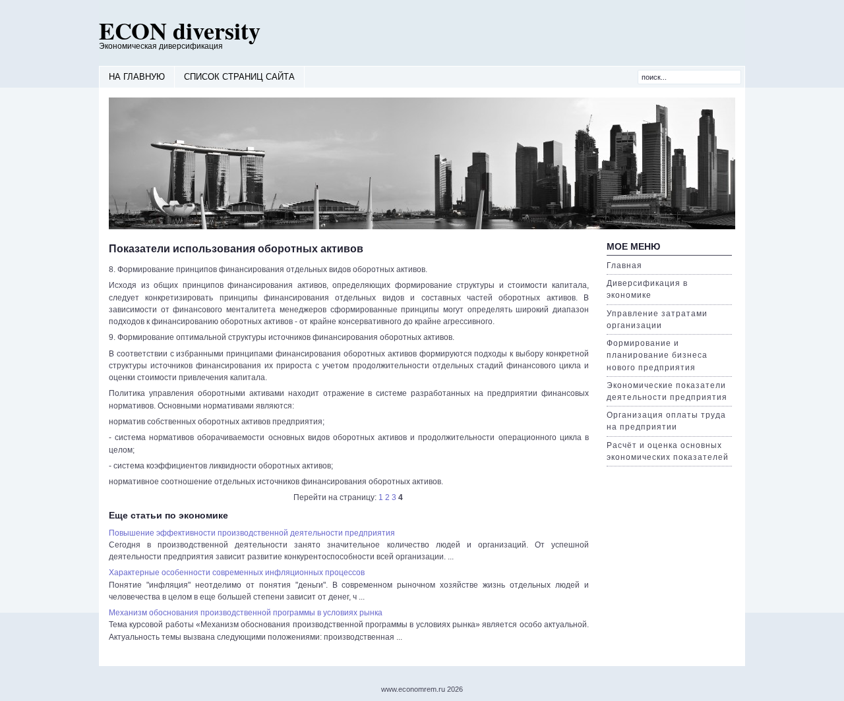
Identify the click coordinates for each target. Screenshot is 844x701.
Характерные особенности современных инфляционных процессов (237, 572)
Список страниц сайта (239, 77)
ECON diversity (179, 30)
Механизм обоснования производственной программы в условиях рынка (245, 612)
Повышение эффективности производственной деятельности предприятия (252, 533)
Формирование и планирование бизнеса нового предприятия (657, 355)
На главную (137, 77)
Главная (624, 265)
